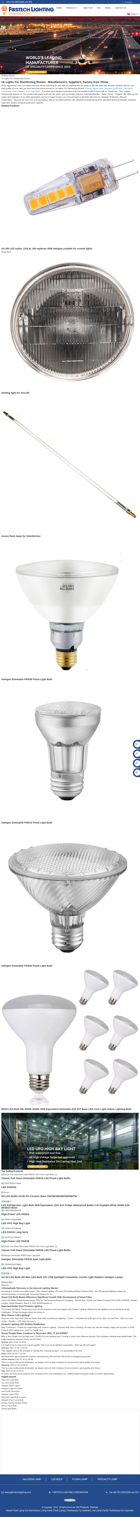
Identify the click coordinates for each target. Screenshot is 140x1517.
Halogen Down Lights (10, 1385)
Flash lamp (79, 1479)
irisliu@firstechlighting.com (18, 1492)
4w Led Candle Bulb (10, 1383)
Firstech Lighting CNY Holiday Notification (23, 1324)
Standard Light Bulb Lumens (13, 1397)
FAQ (98, 8)
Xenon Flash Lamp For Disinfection (23, 1510)
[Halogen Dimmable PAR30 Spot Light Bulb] (20, 1255)
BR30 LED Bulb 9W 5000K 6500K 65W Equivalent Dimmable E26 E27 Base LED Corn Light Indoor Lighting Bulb (66, 1109)
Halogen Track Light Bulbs (29, 91)
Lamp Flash (46, 1510)
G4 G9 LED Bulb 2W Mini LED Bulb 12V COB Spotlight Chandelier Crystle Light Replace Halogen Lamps (62, 1277)
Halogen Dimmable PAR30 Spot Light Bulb (26, 1259)
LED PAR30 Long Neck (14, 1232)
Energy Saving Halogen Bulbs (14, 1403)
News (107, 8)
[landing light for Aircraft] (70, 322)
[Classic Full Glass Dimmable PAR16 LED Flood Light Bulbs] (29, 1174)
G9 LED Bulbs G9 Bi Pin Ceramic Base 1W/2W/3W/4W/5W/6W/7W (39, 1196)
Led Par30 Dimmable (10, 1391)
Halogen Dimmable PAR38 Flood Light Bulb (26, 679)
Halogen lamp (32, 1479)
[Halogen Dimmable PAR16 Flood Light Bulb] (70, 751)
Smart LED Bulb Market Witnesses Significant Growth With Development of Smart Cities (46, 1297)
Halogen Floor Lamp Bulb (12, 1400)
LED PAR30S (8, 1187)
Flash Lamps (59, 1510)
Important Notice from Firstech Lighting (21, 1306)
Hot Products (82, 1507)
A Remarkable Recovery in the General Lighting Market (29, 1288)
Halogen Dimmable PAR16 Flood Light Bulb (26, 822)
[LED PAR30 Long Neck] (11, 1228)
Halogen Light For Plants (12, 1388)
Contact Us (120, 8)
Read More (6, 252)
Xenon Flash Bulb (9, 1406)
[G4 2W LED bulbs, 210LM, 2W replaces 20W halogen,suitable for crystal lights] (70, 176)
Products (71, 8)
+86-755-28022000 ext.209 (19, 2)
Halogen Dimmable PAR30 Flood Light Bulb (26, 965)
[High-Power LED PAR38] (11, 1237)
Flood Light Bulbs (8, 1408)
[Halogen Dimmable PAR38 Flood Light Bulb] (70, 608)
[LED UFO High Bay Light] (11, 1219)
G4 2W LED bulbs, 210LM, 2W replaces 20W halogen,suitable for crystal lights (46, 248)
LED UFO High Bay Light (15, 1223)
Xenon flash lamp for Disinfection (20, 536)
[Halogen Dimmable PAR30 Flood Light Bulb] (70, 895)
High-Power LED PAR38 (15, 1241)
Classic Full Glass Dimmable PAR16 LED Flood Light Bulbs (36, 1178)
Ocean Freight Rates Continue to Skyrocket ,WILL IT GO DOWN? (34, 1333)
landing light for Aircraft (15, 392)
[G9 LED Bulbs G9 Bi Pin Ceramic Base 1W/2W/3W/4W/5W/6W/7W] (5, 1192)
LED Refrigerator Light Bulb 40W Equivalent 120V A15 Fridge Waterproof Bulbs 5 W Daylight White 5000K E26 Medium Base (65, 1206)
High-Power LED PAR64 (15, 1214)
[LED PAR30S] (11, 1183)
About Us (87, 8)
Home (59, 8)
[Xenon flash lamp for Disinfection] (70, 465)
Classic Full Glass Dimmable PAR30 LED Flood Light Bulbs (36, 1250)
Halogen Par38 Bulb (113, 88)
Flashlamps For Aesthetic (79, 1510)
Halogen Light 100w (10, 1394)
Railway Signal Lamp (94, 88)
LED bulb (56, 1479)
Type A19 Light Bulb (10, 1380)
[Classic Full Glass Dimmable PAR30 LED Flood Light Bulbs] (29, 1246)
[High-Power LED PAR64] (11, 1210)
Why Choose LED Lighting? (15, 1315)
